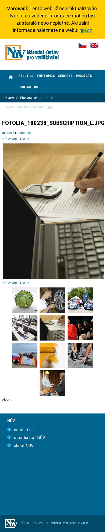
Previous (11, 139)
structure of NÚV (29, 437)
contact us (24, 429)
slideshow (24, 133)
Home (11, 77)
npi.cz (85, 30)
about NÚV (24, 445)
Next (23, 139)
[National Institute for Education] (32, 54)
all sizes (8, 133)
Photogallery (28, 97)
